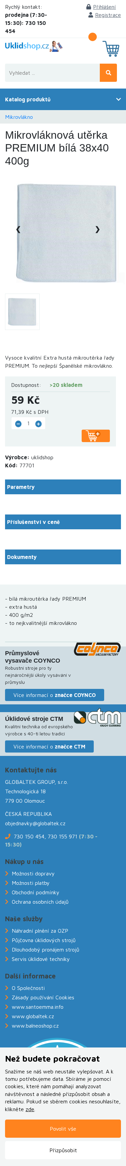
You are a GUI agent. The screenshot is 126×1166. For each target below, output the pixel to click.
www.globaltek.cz (33, 1016)
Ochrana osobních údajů (40, 902)
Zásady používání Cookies (43, 997)
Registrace (108, 15)
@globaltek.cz (49, 823)
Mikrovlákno (19, 117)
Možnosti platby (31, 883)
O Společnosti (28, 988)
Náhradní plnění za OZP (40, 931)
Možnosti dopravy (33, 873)
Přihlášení (104, 7)
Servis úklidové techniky (41, 959)
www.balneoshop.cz (35, 1026)
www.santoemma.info (38, 1007)
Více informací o (54, 695)
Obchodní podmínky (35, 892)
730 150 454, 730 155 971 (45, 836)
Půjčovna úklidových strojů (44, 940)
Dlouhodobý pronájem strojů (45, 949)
